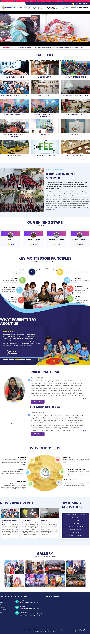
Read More (37, 401)
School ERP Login (68, 1)
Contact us (3, 609)
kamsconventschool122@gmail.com (30, 608)
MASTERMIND (76, 513)
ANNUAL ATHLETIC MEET (76, 528)
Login (1, 612)
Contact (79, 8)
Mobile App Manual (58, 1)
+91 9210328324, (25, 602)
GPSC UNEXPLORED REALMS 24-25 (76, 531)
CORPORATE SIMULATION (76, 519)
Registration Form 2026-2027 (80, 1)
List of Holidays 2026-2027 (22, 1)
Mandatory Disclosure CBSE (52, 8)
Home (25, 8)
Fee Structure (3, 607)
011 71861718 (34, 602)
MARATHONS (75, 534)
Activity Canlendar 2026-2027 (8, 1)
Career (85, 8)
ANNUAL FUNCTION (75, 522)
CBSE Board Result (42, 1)
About (1, 602)
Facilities (2, 605)
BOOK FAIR (76, 516)
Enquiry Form (32, 1)
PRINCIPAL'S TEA (75, 525)
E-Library (50, 1)
